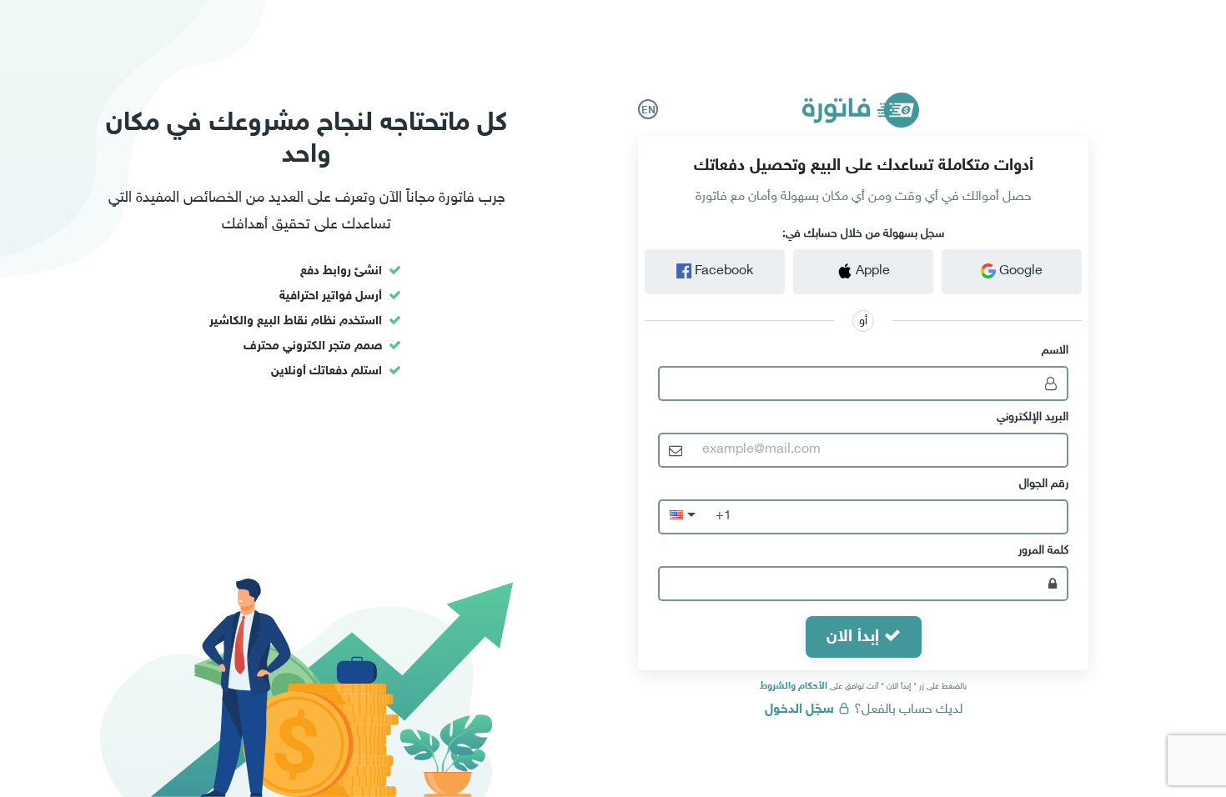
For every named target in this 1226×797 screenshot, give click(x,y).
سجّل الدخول (801, 710)
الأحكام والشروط (793, 686)
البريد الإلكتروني (1032, 417)
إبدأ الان (855, 637)
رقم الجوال (1043, 484)
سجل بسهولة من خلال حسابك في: (863, 234)
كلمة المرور (1043, 551)
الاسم (1055, 350)
